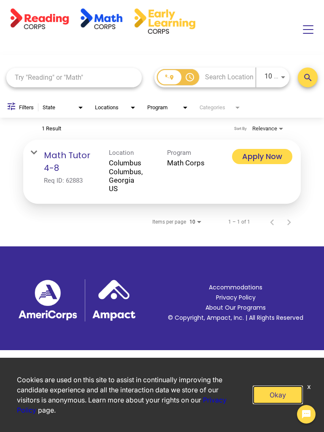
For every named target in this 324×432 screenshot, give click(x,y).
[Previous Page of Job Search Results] (272, 221)
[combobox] (74, 77)
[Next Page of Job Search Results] (289, 221)
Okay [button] (278, 395)
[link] (162, 172)
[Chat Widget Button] (306, 414)
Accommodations (235, 287)
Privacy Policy (236, 297)
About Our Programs (235, 307)
